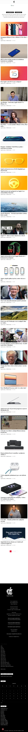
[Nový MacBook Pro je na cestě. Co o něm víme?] (14, 380)
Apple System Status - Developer (5, 663)
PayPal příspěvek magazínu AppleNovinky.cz (14, 626)
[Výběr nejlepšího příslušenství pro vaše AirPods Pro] (14, 467)
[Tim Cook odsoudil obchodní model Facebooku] (14, 292)
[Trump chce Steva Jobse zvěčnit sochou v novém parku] (14, 357)
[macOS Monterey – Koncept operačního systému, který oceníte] (14, 205)
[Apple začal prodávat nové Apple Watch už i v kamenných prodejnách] (14, 248)
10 (2, 693)
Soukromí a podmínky (9, 676)
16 (25, 693)
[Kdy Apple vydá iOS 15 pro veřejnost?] (14, 73)
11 (6, 693)
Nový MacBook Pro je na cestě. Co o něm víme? (13, 388)
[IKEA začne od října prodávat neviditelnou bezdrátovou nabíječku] (14, 51)
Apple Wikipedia (3, 651)
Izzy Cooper (16, 608)
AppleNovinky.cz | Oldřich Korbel (6, 40)
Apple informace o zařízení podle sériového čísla (7, 666)
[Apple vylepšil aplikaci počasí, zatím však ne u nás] (14, 270)
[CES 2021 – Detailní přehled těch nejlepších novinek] (14, 511)
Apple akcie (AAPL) (3, 659)
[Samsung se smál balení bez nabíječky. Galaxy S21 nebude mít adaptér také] (14, 489)
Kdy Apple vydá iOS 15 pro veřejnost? (11, 81)
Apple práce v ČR (3, 654)
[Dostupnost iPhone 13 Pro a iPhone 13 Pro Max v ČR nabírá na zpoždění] (14, 29)
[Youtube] (22, 639)
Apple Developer (3, 652)
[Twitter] (19, 639)
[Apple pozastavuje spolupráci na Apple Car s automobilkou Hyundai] (14, 183)
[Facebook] (13, 18)
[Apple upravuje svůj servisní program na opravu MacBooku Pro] (14, 400)
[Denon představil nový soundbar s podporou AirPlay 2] (14, 445)
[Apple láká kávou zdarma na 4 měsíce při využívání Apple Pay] (14, 533)
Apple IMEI (2, 648)
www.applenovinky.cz (15, 601)
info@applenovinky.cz (15, 602)
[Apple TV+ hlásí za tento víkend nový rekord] (14, 227)
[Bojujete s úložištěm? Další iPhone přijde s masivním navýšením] (14, 138)
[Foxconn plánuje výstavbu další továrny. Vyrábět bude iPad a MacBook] (14, 335)
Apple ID (2, 647)
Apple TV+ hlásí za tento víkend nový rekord (13, 235)
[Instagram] (15, 18)
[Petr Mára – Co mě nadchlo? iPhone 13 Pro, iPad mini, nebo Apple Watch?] (14, 116)
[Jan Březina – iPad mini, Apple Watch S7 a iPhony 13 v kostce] (14, 94)
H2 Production (16, 606)
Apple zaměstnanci (3, 655)
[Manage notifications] (3, 729)
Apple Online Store (3, 658)
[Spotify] (16, 639)
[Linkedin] (11, 639)
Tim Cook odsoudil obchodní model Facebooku (13, 300)
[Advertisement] (14, 568)
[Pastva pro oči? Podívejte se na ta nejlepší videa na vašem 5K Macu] (14, 313)
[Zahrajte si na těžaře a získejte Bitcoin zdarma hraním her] (14, 422)
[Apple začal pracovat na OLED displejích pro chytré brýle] (14, 161)
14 (17, 693)
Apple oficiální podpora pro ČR (5, 662)
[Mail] (14, 639)
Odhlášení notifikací (3, 676)
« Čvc (1, 702)
